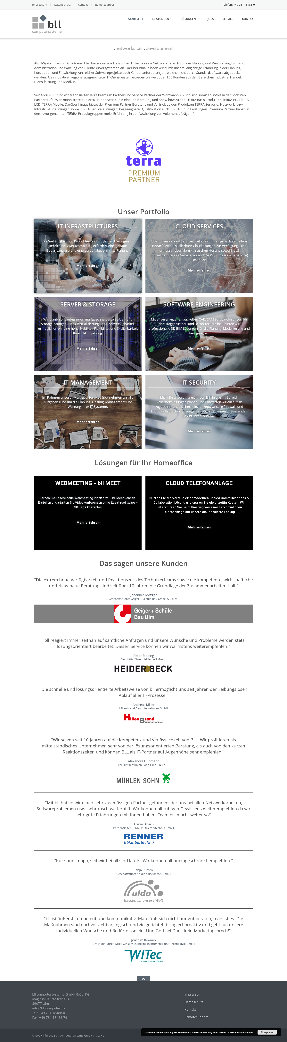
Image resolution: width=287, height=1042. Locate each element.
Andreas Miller (144, 704)
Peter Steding (143, 655)
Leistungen (160, 19)
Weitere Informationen (241, 1032)
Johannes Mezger (143, 595)
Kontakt (83, 4)
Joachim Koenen (143, 940)
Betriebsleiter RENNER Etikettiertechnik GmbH (143, 828)
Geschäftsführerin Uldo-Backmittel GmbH (143, 874)
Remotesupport (105, 4)
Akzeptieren (267, 1032)
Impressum (39, 4)
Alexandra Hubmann (143, 761)
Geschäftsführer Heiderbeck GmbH (144, 659)
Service (228, 19)
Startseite (136, 19)
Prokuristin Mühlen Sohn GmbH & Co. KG (143, 765)
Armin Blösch (144, 824)
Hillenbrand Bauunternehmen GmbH (143, 708)
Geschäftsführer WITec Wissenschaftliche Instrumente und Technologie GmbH (144, 943)
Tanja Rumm (143, 870)
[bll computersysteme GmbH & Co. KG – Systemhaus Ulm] (47, 23)
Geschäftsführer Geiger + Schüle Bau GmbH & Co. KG (143, 599)
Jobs (211, 19)
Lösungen (188, 19)
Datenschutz (62, 4)
